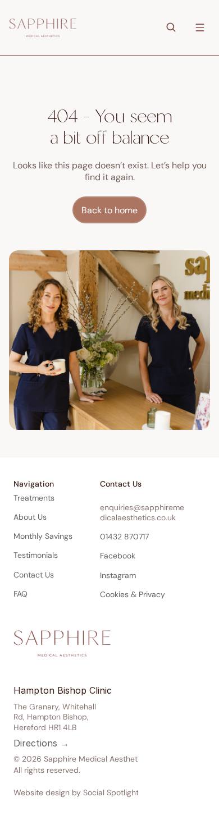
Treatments (33, 498)
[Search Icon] (171, 27)
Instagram (118, 575)
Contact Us (33, 575)
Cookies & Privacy (132, 594)
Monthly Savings (42, 536)
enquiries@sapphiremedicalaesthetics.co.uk (142, 512)
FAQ (20, 594)
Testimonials (35, 555)
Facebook (117, 556)
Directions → (41, 743)
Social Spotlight (111, 792)
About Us (30, 517)
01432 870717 (124, 536)
